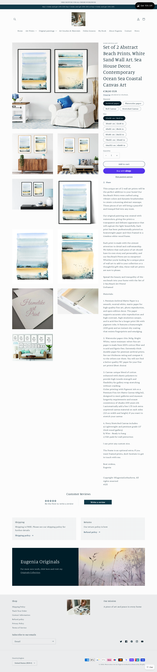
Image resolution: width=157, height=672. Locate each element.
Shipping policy (22, 535)
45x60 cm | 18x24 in (115, 129)
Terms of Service (19, 627)
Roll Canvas (111, 109)
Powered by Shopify (138, 664)
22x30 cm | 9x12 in (114, 118)
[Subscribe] (52, 641)
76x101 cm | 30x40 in (115, 140)
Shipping (106, 95)
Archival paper (112, 103)
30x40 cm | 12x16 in (115, 123)
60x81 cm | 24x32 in (115, 134)
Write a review (98, 502)
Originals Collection (30, 572)
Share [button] (108, 182)
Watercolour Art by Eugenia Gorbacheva (118, 664)
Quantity (106, 151)
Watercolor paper (133, 103)
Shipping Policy (18, 606)
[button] (14, 19)
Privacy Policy (18, 623)
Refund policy (90, 532)
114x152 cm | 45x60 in (115, 145)
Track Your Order (19, 611)
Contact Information (21, 615)
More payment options (124, 177)
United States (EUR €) (23, 663)
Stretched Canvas (130, 109)
